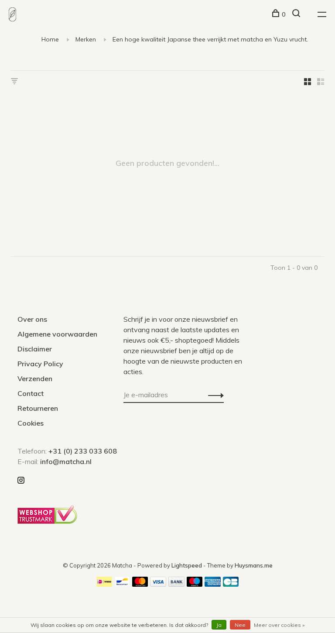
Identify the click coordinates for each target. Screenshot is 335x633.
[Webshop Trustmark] (49, 521)
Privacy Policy (40, 363)
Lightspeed (186, 565)
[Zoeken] (297, 14)
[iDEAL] (104, 584)
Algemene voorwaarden (57, 334)
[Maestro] (195, 584)
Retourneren (37, 408)
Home (50, 39)
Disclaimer (34, 348)
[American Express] (213, 584)
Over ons (32, 319)
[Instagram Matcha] (20, 480)
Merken (85, 39)
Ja (219, 625)
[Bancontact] (122, 584)
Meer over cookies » (279, 625)
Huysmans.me (254, 565)
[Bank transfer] (176, 584)
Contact (30, 393)
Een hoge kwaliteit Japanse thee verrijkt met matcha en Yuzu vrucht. (210, 39)
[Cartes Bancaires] (231, 584)
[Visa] (158, 584)
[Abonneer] (213, 394)
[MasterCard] (140, 584)
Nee (240, 625)
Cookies (30, 423)
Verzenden (34, 378)
